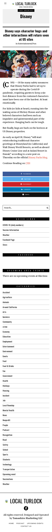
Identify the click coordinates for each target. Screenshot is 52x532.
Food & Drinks (8, 366)
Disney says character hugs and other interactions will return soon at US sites (26, 35)
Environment (8, 351)
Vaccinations (8, 479)
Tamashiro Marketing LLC (28, 518)
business (6, 316)
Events (5, 356)
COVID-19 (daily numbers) (13, 225)
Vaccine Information (11, 230)
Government (7, 375)
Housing (6, 390)
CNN (27, 163)
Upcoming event (9, 474)
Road (5, 439)
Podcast (6, 429)
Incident (6, 395)
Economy (6, 331)
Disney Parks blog (37, 157)
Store (5, 244)
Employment (7, 341)
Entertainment (25, 43)
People (5, 425)
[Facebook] (26, 508)
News (5, 415)
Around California (10, 307)
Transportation (9, 469)
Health (5, 380)
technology (7, 464)
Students (6, 459)
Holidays (6, 385)
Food (4, 361)
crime (5, 326)
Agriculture (7, 297)
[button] (46, 207)
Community (7, 321)
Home (11, 523)
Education (7, 336)
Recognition (7, 434)
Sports (5, 454)
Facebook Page (9, 239)
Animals (6, 302)
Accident (6, 292)
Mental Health (8, 410)
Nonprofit (6, 420)
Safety (5, 444)
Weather (6, 234)
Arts (4, 312)
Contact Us (26, 526)
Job (4, 400)
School (5, 449)
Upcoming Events (35, 523)
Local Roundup (8, 405)
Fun (34, 43)
